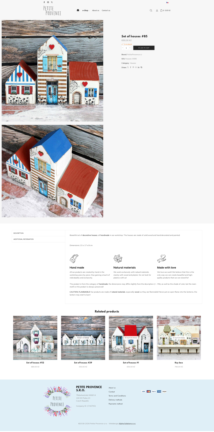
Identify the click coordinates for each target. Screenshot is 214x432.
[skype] (141, 67)
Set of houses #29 (83, 363)
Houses (133, 63)
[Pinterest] (133, 67)
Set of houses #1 (131, 363)
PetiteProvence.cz (134, 54)
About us (95, 10)
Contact (112, 392)
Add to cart (144, 48)
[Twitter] (128, 67)
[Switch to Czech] (167, 2)
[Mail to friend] (136, 67)
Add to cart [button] (36, 356)
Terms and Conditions (117, 396)
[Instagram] (48, 2)
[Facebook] (44, 2)
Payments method (115, 404)
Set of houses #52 (35, 363)
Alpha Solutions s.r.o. (127, 423)
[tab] (18, 233)
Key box (179, 363)
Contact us (106, 10)
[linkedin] (138, 67)
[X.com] (52, 2)
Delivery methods (115, 400)
